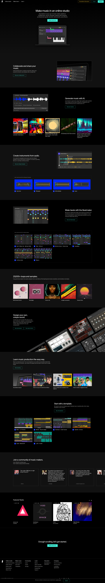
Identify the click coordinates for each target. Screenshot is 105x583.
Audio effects (9, 564)
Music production (39, 566)
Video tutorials (38, 564)
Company (56, 561)
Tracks (26, 564)
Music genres (18, 562)
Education (46, 561)
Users (26, 562)
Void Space (35, 522)
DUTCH (35, 523)
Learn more (58, 580)
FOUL (54, 522)
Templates (17, 566)
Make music (16, 1)
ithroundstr (55, 523)
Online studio (8, 1)
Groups (26, 566)
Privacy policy (57, 564)
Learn (22, 1)
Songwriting (37, 568)
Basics (36, 562)
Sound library (9, 568)
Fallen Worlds (76, 522)
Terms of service (58, 562)
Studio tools (8, 566)
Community (28, 561)
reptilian (15, 523)
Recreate (17, 564)
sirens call (15, 522)
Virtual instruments (10, 562)
